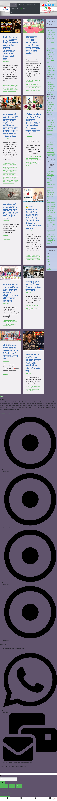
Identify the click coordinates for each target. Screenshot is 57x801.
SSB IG (16, 181)
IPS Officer (12, 171)
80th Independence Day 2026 (33, 80)
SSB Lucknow (31, 87)
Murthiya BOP (29, 162)
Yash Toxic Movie (12, 91)
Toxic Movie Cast (9, 88)
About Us (3, 644)
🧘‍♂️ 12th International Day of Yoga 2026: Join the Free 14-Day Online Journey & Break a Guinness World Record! (33, 217)
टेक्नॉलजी (20, 4)
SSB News (36, 87)
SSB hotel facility (33, 389)
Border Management (8, 163)
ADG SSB (29, 156)
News (48, 264)
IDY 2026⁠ (28, 258)
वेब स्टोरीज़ (49, 269)
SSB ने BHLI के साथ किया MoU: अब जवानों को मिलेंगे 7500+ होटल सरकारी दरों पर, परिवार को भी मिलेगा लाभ (33, 362)
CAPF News (9, 164)
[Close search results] (2, 782)
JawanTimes (5, 173)
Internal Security (6, 171)
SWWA (27, 165)
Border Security (34, 156)
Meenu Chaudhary (7, 174)
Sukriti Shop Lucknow (12, 322)
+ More (1, 396)
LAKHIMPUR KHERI (36, 160)
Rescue (8, 239)
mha (34, 84)
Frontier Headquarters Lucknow (10, 167)
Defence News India (35, 386)
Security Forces (32, 309)
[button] (12, 12)
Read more (5, 235)
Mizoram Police (6, 178)
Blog (48, 259)
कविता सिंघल (5, 324)
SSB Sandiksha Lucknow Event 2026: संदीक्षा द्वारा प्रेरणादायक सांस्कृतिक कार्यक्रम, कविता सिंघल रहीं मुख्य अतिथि (10, 292)
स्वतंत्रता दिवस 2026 (36, 90)
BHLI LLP (29, 386)
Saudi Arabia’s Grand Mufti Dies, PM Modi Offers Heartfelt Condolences (51, 70)
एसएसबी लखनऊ (28, 88)
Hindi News (33, 305)
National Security (13, 178)
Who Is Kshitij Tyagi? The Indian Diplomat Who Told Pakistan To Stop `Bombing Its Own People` (51, 106)
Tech (48, 266)
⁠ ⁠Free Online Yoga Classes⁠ (32, 255)
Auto (48, 256)
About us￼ (13, 8)
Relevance (4, 786)
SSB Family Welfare (8, 320)
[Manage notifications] (54, 798)
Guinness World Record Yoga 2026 (33, 256)
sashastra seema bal (13, 180)
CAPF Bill (29, 305)
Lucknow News (12, 173)
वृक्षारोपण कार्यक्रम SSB (12, 324)
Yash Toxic (5, 91)
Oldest (18, 786)
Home (12, 4)
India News (31, 306)
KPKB (30, 160)
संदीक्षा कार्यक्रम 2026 (7, 325)
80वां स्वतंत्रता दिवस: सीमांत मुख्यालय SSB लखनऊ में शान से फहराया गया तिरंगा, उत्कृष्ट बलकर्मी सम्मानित (33, 45)
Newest (12, 786)
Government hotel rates (31, 387)
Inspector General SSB (12, 170)
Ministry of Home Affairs (11, 177)
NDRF (5, 239)
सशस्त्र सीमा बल (35, 88)
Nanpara (34, 162)
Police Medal (5, 180)
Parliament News (33, 308)
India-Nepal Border (7, 168)
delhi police (15, 166)
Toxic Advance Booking (9, 83)
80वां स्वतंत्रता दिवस (29, 81)
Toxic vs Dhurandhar (13, 89)
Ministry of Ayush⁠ (32, 259)
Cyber (48, 261)
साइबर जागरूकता (30, 4)
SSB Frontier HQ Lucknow (8, 181)
